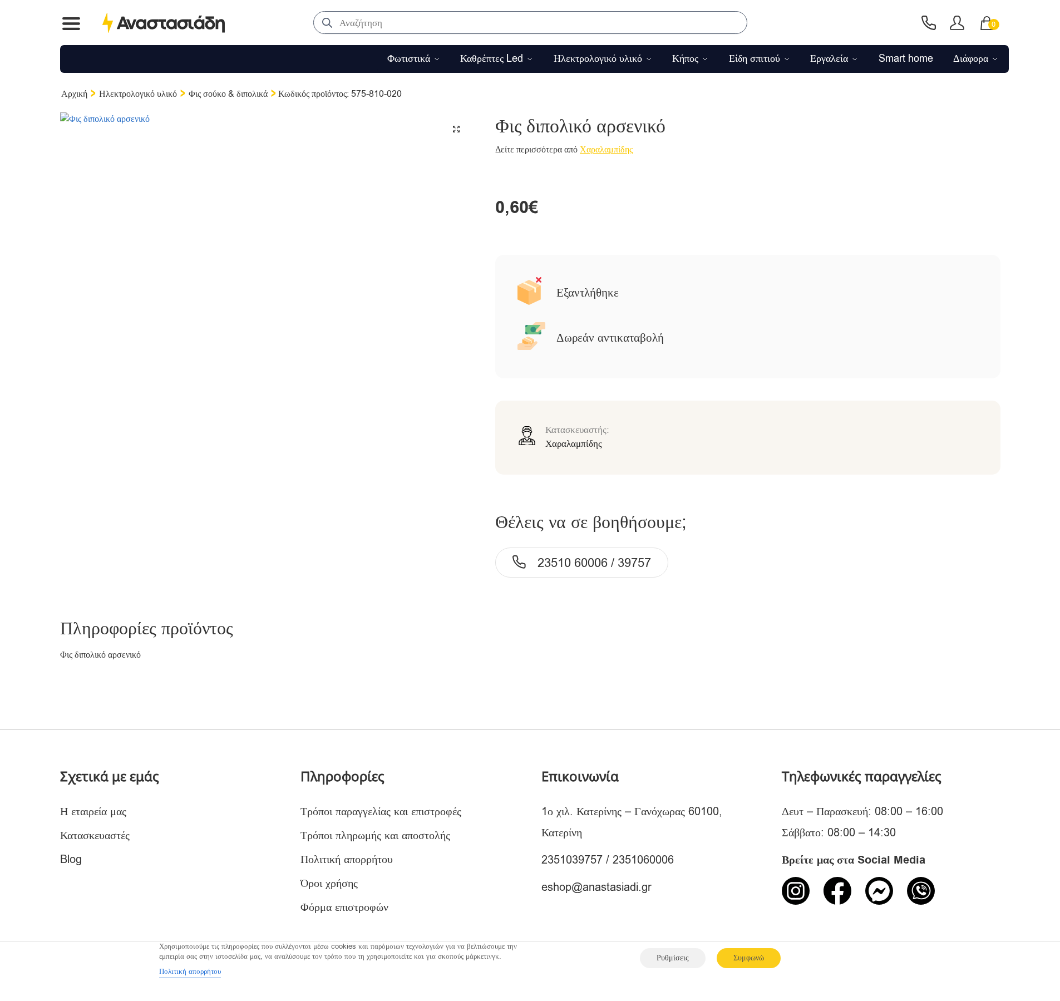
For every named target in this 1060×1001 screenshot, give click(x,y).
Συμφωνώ (748, 958)
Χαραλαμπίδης (606, 150)
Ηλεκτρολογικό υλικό (138, 94)
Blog (71, 859)
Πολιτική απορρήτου (346, 859)
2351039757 (572, 859)
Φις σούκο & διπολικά (228, 94)
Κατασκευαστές (95, 835)
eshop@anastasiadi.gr (596, 887)
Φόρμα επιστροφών (344, 907)
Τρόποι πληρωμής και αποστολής (375, 835)
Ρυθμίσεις (673, 958)
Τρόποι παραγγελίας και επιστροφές (380, 811)
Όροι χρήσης (329, 883)
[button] (456, 129)
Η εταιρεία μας (93, 811)
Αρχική (74, 94)
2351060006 (643, 859)
